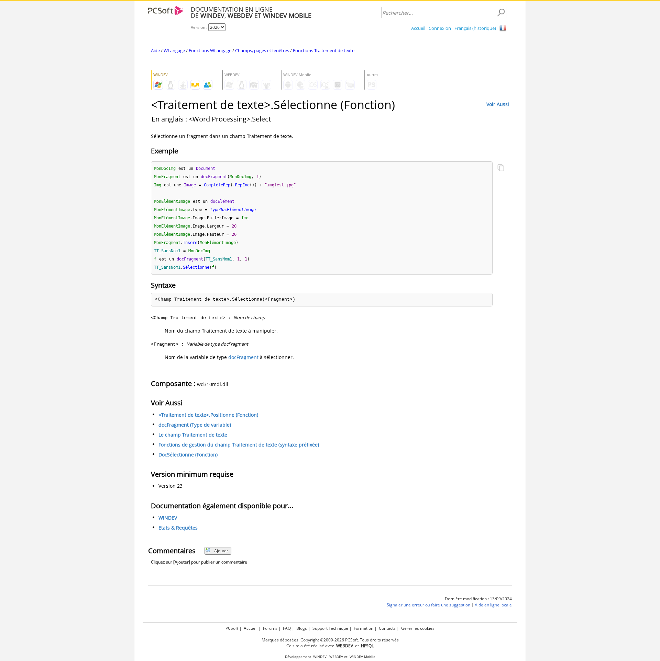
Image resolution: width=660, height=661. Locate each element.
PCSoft (232, 628)
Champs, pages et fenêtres (262, 50)
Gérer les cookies (417, 628)
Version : (199, 27)
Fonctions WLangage (210, 50)
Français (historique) (475, 28)
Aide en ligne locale (493, 605)
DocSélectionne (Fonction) (188, 454)
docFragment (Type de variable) (194, 424)
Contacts (387, 628)
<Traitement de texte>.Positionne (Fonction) (208, 414)
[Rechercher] (501, 13)
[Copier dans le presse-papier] (500, 168)
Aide (155, 50)
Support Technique (330, 628)
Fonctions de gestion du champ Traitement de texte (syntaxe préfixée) (238, 444)
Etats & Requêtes (178, 527)
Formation (363, 628)
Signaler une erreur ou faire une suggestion (428, 605)
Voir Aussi (497, 104)
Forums (270, 628)
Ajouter (221, 551)
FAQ (287, 628)
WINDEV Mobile (362, 656)
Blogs (301, 628)
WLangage (174, 50)
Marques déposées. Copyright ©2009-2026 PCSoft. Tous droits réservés (330, 640)
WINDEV (167, 517)
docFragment (243, 357)
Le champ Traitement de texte (192, 434)
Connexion (440, 28)
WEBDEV (336, 656)
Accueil (418, 28)
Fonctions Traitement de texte (323, 50)
